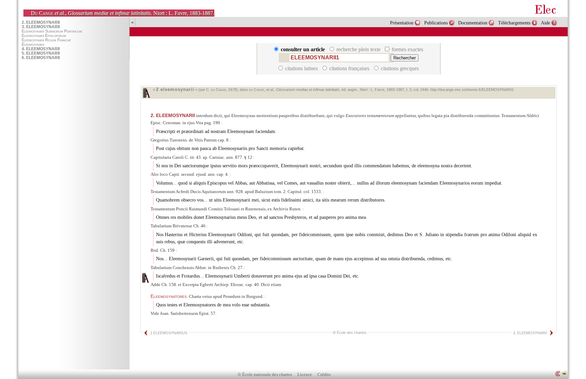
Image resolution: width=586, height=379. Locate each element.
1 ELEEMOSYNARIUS (168, 333)
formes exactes (406, 49)
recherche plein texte (358, 49)
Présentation (401, 22)
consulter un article (302, 49)
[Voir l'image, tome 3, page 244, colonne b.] (146, 93)
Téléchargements (514, 22)
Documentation (472, 22)
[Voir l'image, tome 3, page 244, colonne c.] (145, 277)
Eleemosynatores (169, 296)
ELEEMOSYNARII (173, 115)
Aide (545, 22)
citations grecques (399, 68)
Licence (304, 374)
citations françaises (349, 68)
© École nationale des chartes (265, 374)
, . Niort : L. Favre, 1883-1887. (122, 13)
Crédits (324, 374)
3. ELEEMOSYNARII (530, 333)
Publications (436, 22)
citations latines (301, 68)
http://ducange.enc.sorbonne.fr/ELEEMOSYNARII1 (472, 90)
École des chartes (352, 332)
